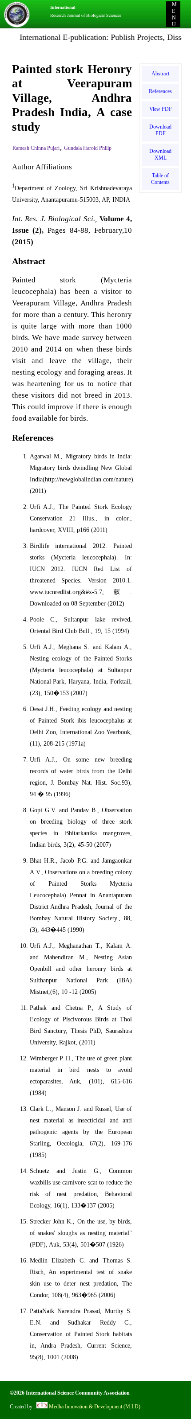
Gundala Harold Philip (87, 148)
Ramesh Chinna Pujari (36, 148)
